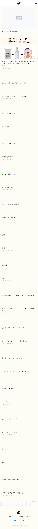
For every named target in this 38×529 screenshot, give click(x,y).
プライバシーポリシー (11, 516)
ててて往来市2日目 (8, 157)
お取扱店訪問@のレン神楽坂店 (13, 493)
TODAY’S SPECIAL (9, 402)
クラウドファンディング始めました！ (15, 371)
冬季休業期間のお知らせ (10, 31)
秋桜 (3, 248)
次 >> (34, 503)
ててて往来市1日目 (8, 187)
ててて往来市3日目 (8, 126)
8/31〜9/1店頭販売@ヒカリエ (12, 217)
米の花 (4, 278)
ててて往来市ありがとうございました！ (16, 96)
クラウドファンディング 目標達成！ (14, 341)
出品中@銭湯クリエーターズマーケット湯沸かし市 (19, 309)
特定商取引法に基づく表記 (26, 516)
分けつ (4, 462)
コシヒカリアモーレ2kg (10, 432)
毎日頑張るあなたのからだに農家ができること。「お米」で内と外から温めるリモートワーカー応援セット (19, 64)
